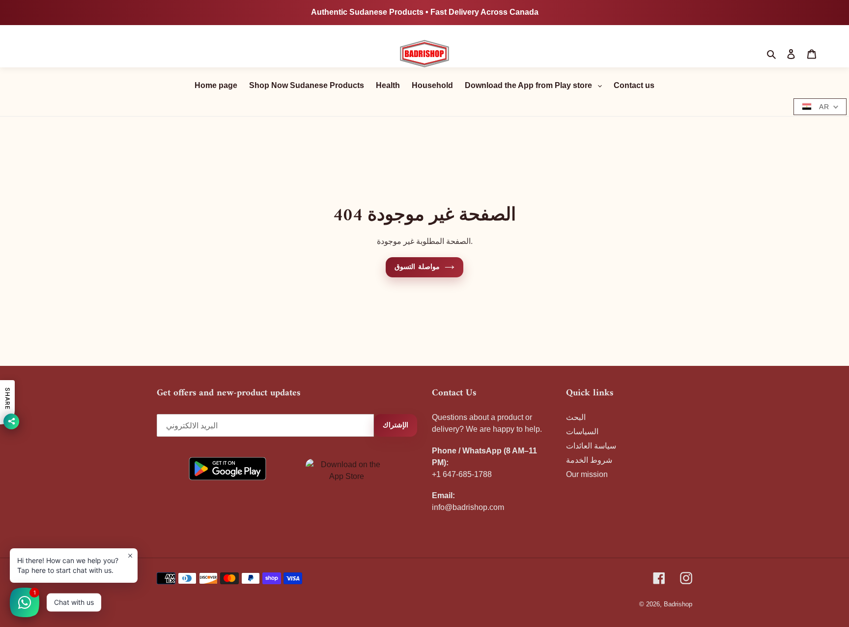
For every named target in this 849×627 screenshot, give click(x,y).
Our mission (587, 474)
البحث (576, 417)
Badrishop (678, 604)
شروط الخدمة (589, 460)
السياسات (582, 431)
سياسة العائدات (591, 446)
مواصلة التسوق (417, 267)
